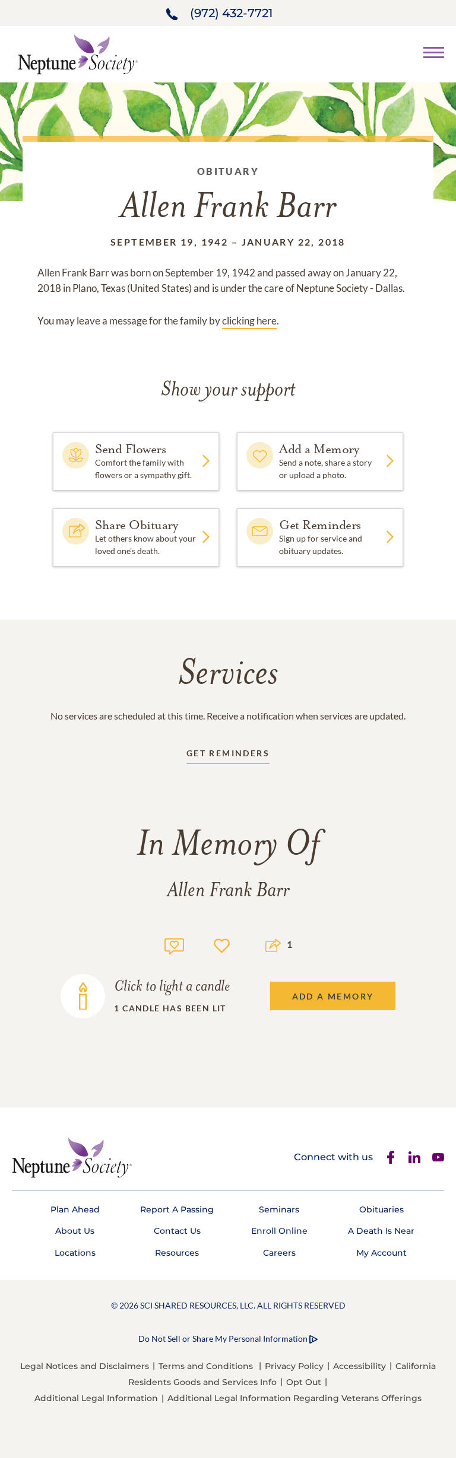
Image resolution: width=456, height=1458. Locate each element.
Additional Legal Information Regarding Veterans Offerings (294, 1398)
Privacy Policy (294, 1366)
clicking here (249, 320)
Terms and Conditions (206, 1366)
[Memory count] (174, 944)
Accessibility (359, 1366)
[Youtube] (438, 1157)
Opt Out (303, 1382)
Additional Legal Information (96, 1398)
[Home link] (78, 53)
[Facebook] (391, 1157)
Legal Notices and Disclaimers (84, 1366)
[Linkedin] (414, 1157)
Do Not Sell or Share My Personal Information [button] (223, 1338)
